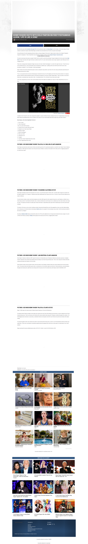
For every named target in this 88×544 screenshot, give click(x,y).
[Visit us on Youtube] (50, 524)
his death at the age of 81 (31, 49)
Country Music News (24, 369)
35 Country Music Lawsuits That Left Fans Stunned (43, 476)
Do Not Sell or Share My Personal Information (35, 528)
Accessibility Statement (31, 526)
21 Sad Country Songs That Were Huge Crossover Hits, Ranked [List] (64, 496)
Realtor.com (38, 209)
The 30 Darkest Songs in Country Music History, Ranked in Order (21, 515)
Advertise (29, 525)
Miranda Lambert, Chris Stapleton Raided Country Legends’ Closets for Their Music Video (64, 516)
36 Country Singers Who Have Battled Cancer (42, 515)
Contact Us (29, 524)
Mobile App (29, 531)
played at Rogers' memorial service (56, 54)
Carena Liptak (17, 39)
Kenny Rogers (50, 49)
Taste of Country (61, 113)
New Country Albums (31, 369)
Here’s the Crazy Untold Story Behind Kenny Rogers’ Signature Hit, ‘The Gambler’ (22, 496)
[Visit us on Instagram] (48, 524)
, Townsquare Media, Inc (26, 533)
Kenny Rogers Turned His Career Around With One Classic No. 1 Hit (64, 476)
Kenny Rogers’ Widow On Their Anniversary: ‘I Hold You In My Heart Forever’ (20, 476)
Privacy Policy (30, 527)
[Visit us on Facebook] (52, 524)
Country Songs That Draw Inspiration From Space (43, 496)
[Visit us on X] (54, 524)
